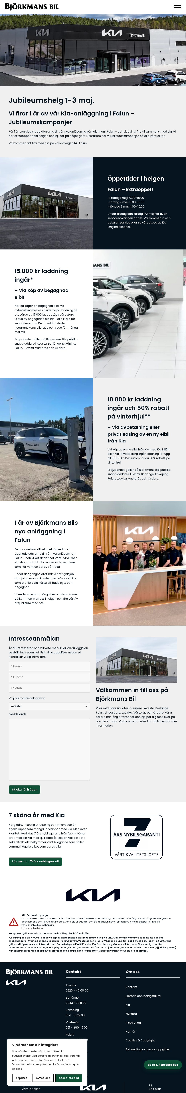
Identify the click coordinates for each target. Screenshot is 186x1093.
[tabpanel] (93, 50)
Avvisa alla (43, 1078)
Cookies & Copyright (140, 1040)
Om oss (133, 971)
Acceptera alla (69, 1078)
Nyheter (131, 1014)
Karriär (131, 1031)
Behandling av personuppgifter (148, 1049)
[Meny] (177, 5)
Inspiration (133, 1023)
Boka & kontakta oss (163, 1065)
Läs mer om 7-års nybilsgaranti (35, 861)
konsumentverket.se (32, 928)
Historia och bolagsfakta (143, 996)
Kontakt (73, 971)
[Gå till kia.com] (93, 1088)
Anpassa (21, 1078)
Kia (128, 1005)
